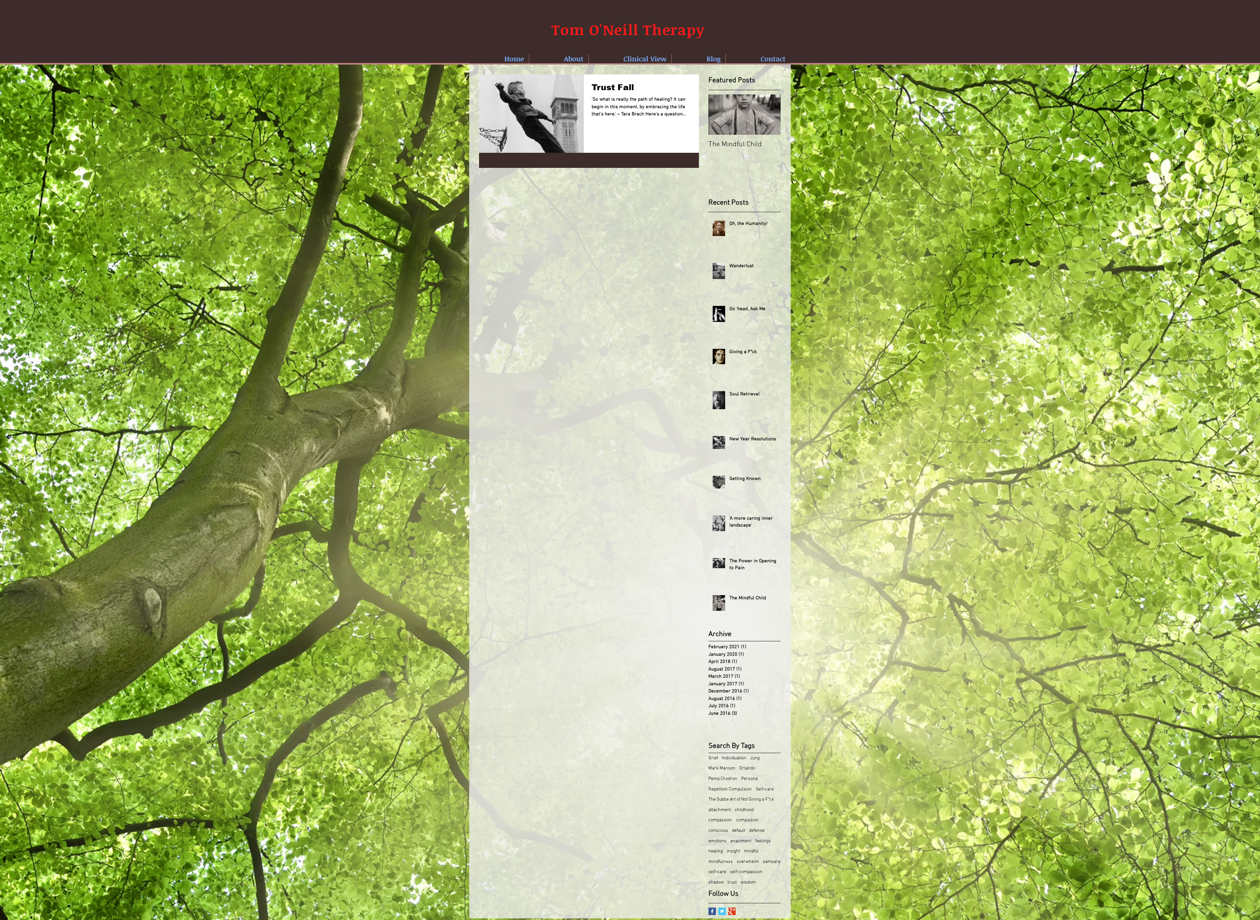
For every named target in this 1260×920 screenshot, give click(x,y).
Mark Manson (721, 768)
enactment (740, 841)
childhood (744, 810)
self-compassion (746, 872)
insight (733, 851)
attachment (719, 810)
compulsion (747, 820)
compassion (720, 820)
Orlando (747, 768)
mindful (751, 851)
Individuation (734, 758)
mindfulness (720, 862)
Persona (749, 779)
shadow (716, 882)
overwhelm (748, 862)
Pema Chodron (722, 779)
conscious (718, 830)
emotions (717, 841)
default (738, 830)
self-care (717, 872)
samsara (771, 862)
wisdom (748, 882)
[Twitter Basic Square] (722, 911)
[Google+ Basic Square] (732, 911)
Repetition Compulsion (730, 789)
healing (715, 851)
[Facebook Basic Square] (712, 911)
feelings (763, 841)
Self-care (765, 789)
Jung (755, 758)
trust (732, 882)
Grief (713, 758)
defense (757, 830)
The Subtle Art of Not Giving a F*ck (741, 799)
